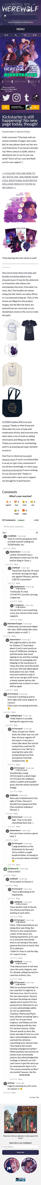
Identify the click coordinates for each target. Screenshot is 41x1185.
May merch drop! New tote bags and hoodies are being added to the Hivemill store (19, 276)
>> (35, 35)
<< (6, 35)
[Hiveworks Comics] (36, 98)
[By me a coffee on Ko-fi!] (29, 1165)
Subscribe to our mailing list (20, 1143)
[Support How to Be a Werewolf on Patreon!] (12, 1165)
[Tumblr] (27, 98)
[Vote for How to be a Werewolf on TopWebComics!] (20, 1181)
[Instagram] (16, 98)
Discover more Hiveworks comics (17, 107)
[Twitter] (6, 98)
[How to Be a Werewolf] (20, 8)
